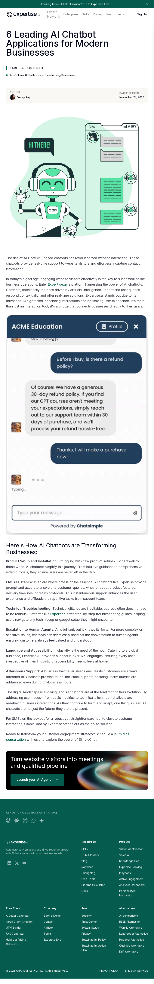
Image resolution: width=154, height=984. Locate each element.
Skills (85, 14)
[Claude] (17, 821)
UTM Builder (13, 927)
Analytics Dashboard (132, 884)
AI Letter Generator (17, 915)
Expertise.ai (57, 284)
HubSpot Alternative (131, 939)
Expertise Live (52, 939)
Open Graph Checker (19, 921)
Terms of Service (135, 970)
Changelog (88, 873)
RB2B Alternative (129, 921)
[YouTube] (24, 863)
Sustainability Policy (94, 939)
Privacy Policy (108, 970)
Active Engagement (131, 879)
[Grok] (33, 821)
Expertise (58, 614)
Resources (114, 14)
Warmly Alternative (130, 927)
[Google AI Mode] (42, 821)
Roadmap (87, 867)
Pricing (98, 14)
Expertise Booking (130, 867)
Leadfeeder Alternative (133, 933)
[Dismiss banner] (147, 4)
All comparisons (129, 915)
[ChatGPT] (9, 821)
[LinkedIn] (9, 863)
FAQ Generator (15, 933)
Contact (48, 921)
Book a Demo (52, 915)
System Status (90, 927)
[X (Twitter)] (17, 863)
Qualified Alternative (131, 945)
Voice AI (124, 855)
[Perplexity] (25, 821)
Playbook (125, 873)
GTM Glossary (90, 855)
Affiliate (48, 927)
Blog (84, 861)
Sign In (142, 14)
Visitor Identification (131, 849)
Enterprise (70, 14)
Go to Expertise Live (96, 4)
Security (87, 915)
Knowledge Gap (129, 861)
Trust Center (89, 921)
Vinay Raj (23, 97)
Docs (85, 890)
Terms (47, 933)
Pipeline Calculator (93, 884)
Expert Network (53, 14)
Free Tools (88, 879)
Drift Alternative (128, 951)
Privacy (86, 933)
